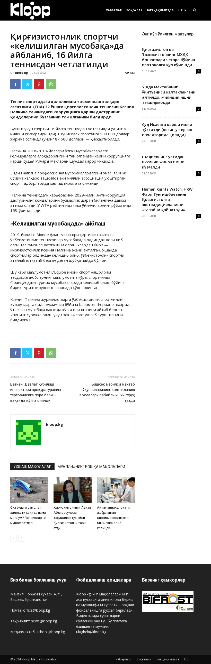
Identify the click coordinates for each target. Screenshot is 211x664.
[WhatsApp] (51, 84)
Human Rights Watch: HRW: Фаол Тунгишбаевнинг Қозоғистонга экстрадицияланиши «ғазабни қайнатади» (168, 199)
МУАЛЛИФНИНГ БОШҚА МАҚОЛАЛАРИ (91, 467)
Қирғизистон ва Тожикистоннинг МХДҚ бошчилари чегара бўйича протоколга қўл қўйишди (168, 57)
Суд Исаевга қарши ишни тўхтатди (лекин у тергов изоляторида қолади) (167, 129)
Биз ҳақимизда (160, 10)
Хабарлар (114, 10)
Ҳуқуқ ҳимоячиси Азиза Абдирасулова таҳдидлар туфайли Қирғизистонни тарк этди (72, 518)
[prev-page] (13, 538)
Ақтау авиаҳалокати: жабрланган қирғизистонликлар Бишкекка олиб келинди (113, 518)
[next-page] (22, 538)
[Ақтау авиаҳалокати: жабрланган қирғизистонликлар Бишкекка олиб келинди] (116, 490)
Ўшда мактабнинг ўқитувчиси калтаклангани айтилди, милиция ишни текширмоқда (169, 94)
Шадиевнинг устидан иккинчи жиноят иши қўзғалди (163, 162)
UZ (180, 10)
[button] (194, 10)
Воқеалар (134, 10)
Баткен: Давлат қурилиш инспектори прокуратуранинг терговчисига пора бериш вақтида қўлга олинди (36, 392)
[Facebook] (15, 84)
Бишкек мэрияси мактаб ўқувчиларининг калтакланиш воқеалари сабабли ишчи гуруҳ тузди (107, 392)
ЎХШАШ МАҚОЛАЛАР (32, 467)
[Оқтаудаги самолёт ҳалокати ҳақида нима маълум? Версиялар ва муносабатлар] (29, 490)
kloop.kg (21, 72)
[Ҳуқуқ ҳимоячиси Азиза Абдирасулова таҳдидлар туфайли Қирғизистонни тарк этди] (72, 490)
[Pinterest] (39, 84)
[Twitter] (27, 84)
